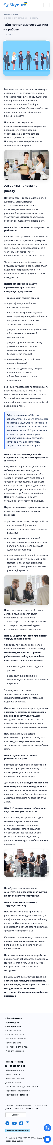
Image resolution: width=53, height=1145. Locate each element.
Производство (12, 1022)
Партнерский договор (16, 1095)
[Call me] (47, 1127)
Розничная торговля (15, 1038)
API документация (14, 1070)
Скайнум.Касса (13, 1026)
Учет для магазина (14, 1051)
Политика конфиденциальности (21, 1086)
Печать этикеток (13, 1043)
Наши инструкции (14, 1078)
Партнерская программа (17, 1091)
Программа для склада (17, 1047)
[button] (15, 1115)
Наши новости (12, 1074)
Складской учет (13, 1030)
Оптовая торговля (14, 1034)
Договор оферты (13, 1082)
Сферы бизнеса (13, 1018)
